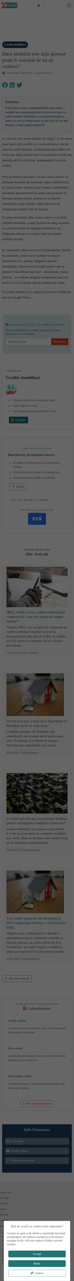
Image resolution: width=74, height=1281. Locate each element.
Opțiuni (39, 1273)
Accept (37, 1253)
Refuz (37, 1263)
